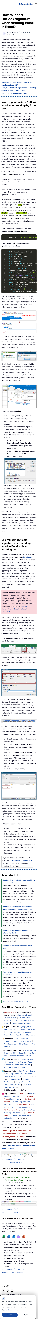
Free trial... (7, 612)
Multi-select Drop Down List (20, 1056)
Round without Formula (24, 1035)
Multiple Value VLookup (22, 1041)
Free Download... (17, 1162)
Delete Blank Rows (28, 1029)
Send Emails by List (12, 1085)
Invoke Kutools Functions (21, 1023)
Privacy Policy (12, 1310)
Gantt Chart (14, 1099)
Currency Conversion (12, 1113)
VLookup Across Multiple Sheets (16, 1044)
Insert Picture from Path (21, 1107)
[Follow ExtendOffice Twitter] (7, 1291)
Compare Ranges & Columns (14, 1067)
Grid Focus (23, 1071)
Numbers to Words (28, 1110)
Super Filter (27, 1085)
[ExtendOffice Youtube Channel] (12, 1291)
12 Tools (23, 1094)
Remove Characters (11, 1096)
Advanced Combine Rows (22, 1115)
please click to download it (22, 860)
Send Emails (27, 557)
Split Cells (8, 1118)
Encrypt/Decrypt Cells (24, 1082)
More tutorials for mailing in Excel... (14, 93)
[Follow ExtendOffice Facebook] (3, 1291)
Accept (9, 1315)
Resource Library (25, 1076)
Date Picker (15, 1079)
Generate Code (11, 1018)
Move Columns (20, 1062)
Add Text (32, 1094)
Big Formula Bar (16, 1074)
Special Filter (9, 1087)
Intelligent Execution (25, 1015)
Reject (26, 1315)
